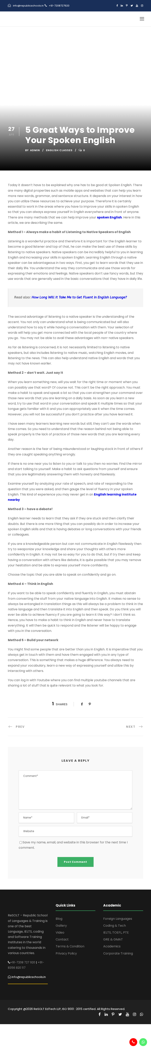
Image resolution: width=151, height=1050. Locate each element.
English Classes (59, 150)
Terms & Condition (70, 946)
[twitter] (132, 5)
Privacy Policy (66, 953)
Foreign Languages (117, 918)
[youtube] (137, 5)
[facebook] (117, 5)
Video (60, 932)
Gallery (61, 925)
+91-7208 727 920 (22, 962)
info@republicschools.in (28, 5)
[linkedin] (122, 5)
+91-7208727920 (59, 5)
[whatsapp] (141, 1014)
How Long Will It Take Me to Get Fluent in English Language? (79, 297)
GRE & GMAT (113, 939)
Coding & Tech (114, 925)
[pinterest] (127, 5)
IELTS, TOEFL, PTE (116, 932)
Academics (112, 946)
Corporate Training (118, 953)
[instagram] (142, 5)
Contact (62, 939)
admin (35, 150)
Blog (59, 918)
